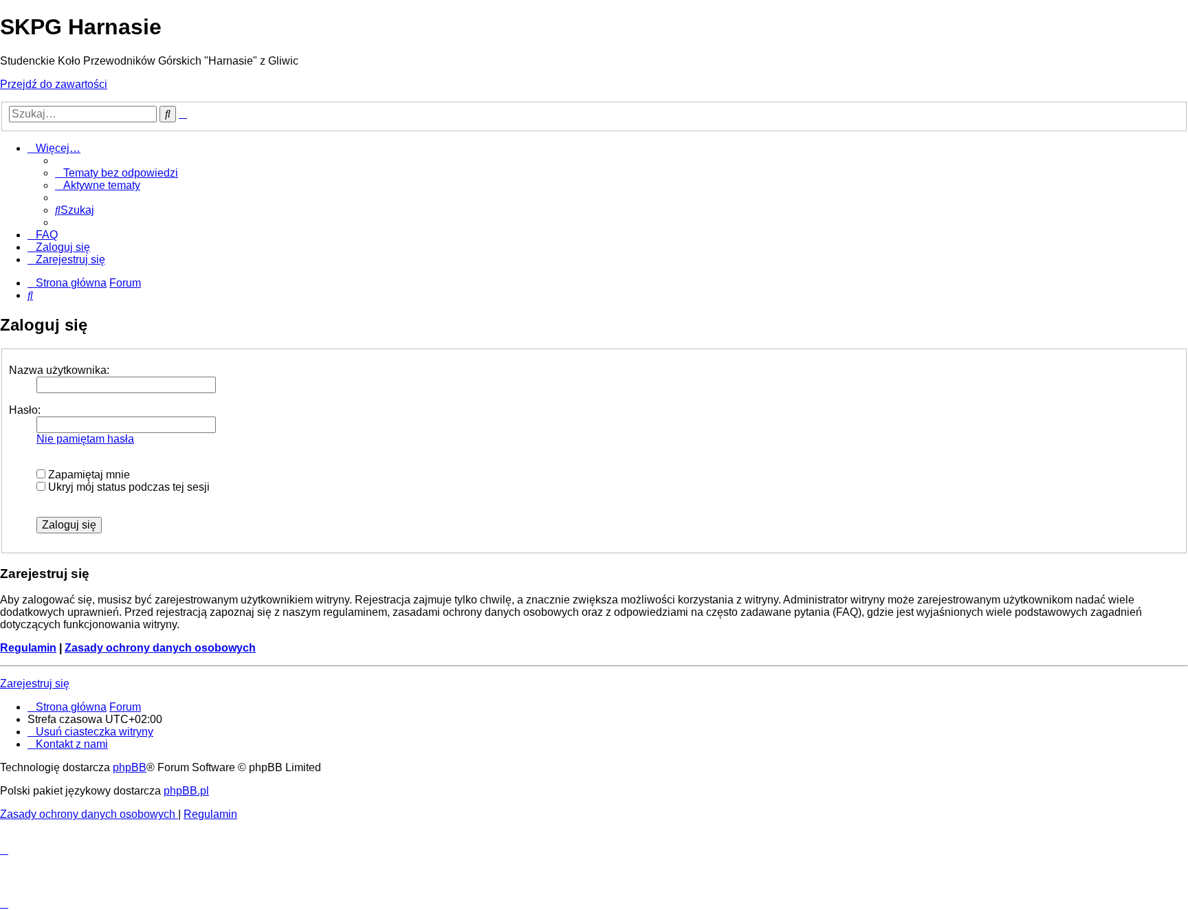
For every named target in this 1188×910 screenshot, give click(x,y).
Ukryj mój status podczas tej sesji (127, 487)
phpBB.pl (186, 791)
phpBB (129, 767)
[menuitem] (116, 173)
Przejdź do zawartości (53, 84)
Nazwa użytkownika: (59, 370)
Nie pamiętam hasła (85, 439)
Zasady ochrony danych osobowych (160, 648)
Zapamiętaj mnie (87, 474)
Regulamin (28, 648)
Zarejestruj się (34, 683)
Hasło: (25, 410)
